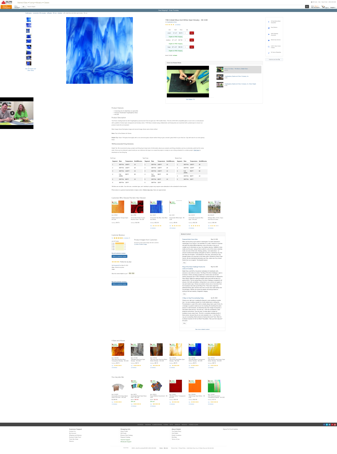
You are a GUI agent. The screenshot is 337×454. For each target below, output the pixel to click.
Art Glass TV (190, 99)
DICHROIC (140, 424)
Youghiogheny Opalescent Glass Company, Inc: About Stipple (240, 84)
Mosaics (39, 3)
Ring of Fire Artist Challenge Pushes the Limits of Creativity (193, 267)
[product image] (120, 207)
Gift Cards (315, 2)
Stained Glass (22, 3)
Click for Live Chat (273, 59)
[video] (190, 81)
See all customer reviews (118, 253)
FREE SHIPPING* (115, 203)
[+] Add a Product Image (140, 244)
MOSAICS (184, 424)
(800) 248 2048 (332, 2)
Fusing (31, 3)
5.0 (151, 225)
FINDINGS (148, 424)
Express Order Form (75, 437)
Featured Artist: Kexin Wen (190, 239)
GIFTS (171, 424)
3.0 (209, 225)
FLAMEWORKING (157, 424)
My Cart (166, 448)
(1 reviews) (177, 24)
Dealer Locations (176, 435)
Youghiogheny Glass (172, 22)
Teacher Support (125, 439)
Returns (71, 441)
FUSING (166, 424)
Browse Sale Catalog (126, 435)
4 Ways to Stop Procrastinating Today (193, 298)
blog (184, 262)
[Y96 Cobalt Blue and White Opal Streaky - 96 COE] (28, 19)
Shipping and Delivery (75, 435)
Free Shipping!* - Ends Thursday (168, 10)
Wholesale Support (125, 442)
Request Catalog (125, 437)
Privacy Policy (182, 448)
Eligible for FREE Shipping (175, 36)
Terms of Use (175, 439)
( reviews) (153, 228)
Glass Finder (324, 2)
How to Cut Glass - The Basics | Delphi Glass (236, 68)
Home (161, 448)
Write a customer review (119, 256)
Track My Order (73, 439)
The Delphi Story (176, 431)
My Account (72, 433)
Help (319, 2)
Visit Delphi (175, 433)
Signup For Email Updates (230, 429)
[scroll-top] (334, 449)
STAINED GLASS (193, 424)
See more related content (202, 329)
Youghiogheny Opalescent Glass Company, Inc (237, 76)
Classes (46, 3)
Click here (196, 150)
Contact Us (72, 431)
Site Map (174, 437)
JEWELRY (177, 424)
